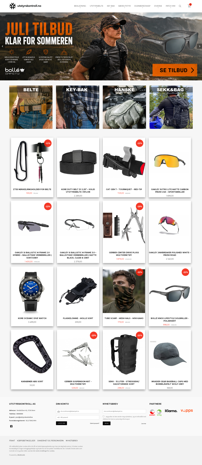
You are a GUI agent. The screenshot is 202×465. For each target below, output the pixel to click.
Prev (2, 46)
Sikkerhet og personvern (50, 441)
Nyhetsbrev (72, 441)
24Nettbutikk (21, 455)
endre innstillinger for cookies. (45, 451)
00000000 (19, 414)
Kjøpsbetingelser (26, 441)
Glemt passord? (94, 423)
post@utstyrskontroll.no (24, 417)
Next (199, 46)
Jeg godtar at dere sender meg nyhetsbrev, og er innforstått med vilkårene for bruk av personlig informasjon (124, 418)
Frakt (12, 441)
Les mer (143, 423)
